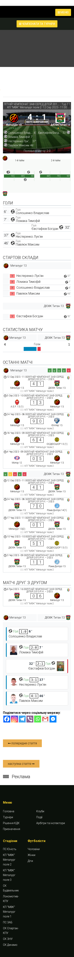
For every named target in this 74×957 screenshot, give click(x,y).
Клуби (40, 811)
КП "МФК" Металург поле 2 (24, 107)
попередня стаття (24, 743)
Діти (30, 860)
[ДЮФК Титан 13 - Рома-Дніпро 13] (37, 563)
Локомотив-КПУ (11, 899)
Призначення (11, 829)
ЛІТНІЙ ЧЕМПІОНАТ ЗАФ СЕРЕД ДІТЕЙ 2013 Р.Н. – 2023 (32, 104)
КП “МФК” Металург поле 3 (9, 875)
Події (39, 817)
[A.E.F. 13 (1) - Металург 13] (37, 403)
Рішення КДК (11, 823)
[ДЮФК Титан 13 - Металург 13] (37, 597)
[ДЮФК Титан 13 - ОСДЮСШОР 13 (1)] (37, 544)
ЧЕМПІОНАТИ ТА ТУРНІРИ (38, 23)
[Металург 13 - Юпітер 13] (37, 422)
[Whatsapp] (37, 719)
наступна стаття (20, 764)
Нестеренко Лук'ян (29, 236)
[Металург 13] (13, 120)
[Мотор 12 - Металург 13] (37, 459)
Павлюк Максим (27, 244)
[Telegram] (22, 719)
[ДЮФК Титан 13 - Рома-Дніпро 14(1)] (37, 507)
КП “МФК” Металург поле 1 (9, 911)
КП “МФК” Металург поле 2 (9, 859)
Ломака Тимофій (28, 221)
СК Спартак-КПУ (11, 931)
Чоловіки (34, 849)
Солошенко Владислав (32, 213)
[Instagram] (14, 719)
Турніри (8, 817)
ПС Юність (9, 849)
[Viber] (29, 719)
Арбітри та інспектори (50, 823)
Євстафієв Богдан (45, 229)
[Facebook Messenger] (53, 719)
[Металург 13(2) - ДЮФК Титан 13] (37, 525)
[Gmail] (45, 719)
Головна (8, 811)
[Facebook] (6, 719)
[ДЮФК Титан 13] (60, 120)
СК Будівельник (11, 888)
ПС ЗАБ (7, 922)
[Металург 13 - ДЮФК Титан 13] (37, 384)
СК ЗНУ (8, 938)
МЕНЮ (64, 12)
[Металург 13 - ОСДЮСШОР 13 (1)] (37, 440)
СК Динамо (10, 944)
